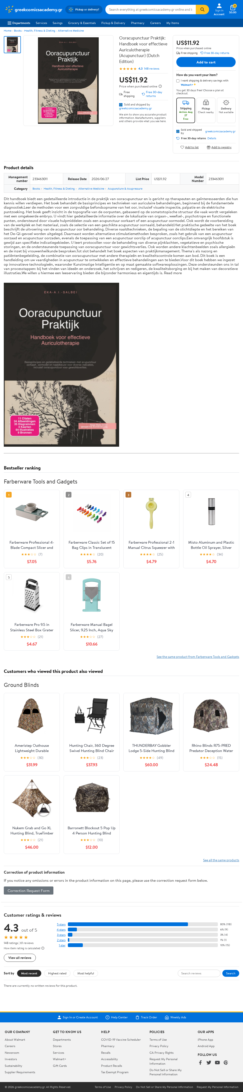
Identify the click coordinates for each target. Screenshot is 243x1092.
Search (230, 973)
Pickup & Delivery (113, 23)
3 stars (61, 935)
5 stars (61, 924)
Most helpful (85, 973)
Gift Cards (60, 1065)
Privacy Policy (159, 1046)
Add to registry (221, 147)
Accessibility (109, 1059)
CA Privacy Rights (161, 1052)
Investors (11, 1059)
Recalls (105, 1052)
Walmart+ (59, 1059)
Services (41, 23)
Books (18, 31)
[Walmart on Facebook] (200, 1063)
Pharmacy (138, 23)
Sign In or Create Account (80, 1017)
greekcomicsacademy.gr (135, 108)
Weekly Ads (178, 1017)
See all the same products (221, 860)
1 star (62, 945)
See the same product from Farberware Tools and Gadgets (198, 656)
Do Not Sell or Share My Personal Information (166, 1072)
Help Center (119, 1017)
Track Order (149, 1017)
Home (7, 31)
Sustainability (13, 1065)
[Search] (202, 9)
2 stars (61, 940)
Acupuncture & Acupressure (125, 189)
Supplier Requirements (20, 1072)
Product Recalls (111, 1065)
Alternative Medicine (71, 31)
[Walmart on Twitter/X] (208, 1063)
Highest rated (57, 973)
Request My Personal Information (164, 1061)
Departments (21, 23)
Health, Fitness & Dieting (39, 31)
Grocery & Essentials (82, 23)
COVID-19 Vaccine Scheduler (121, 1039)
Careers (155, 23)
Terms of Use (158, 1039)
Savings (57, 23)
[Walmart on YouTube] (217, 1063)
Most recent (29, 973)
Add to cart (205, 62)
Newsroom (12, 1052)
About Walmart (15, 1039)
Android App (206, 1046)
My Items (172, 23)
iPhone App (205, 1039)
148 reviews (151, 68)
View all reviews (19, 957)
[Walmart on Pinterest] (226, 1063)
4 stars (61, 929)
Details (211, 138)
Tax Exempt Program (115, 1072)
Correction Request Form (29, 890)
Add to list (192, 147)
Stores (57, 1046)
